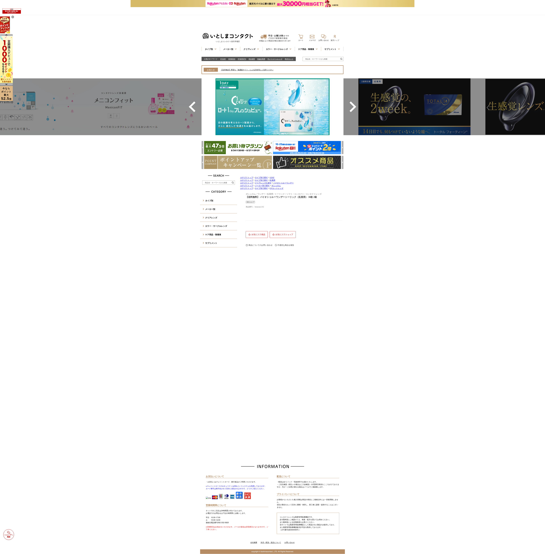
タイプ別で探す (261, 178)
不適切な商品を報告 (285, 245)
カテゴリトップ (246, 178)
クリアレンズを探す (263, 183)
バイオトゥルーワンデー (283, 183)
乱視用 (272, 180)
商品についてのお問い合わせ (260, 245)
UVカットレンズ (276, 188)
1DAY (272, 178)
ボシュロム (276, 186)
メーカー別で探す (262, 186)
